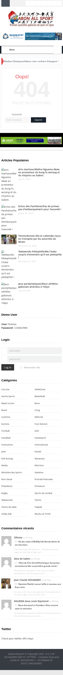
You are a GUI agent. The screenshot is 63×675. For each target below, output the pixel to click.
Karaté (38, 451)
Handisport (40, 437)
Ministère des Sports (11, 472)
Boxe (37, 403)
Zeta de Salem (22, 558)
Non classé (6, 479)
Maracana (40, 458)
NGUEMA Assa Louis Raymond (31, 601)
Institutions (7, 444)
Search (38, 119)
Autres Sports (8, 396)
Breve (4, 410)
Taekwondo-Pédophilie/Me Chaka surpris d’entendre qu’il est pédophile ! (40, 254)
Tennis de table (8, 506)
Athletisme (40, 389)
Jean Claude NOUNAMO (27, 579)
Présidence (6, 486)
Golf (37, 430)
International (41, 444)
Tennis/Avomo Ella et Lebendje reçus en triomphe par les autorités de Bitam (39, 238)
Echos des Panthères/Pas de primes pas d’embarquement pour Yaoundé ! (39, 208)
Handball (5, 437)
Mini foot (39, 465)
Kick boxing (7, 458)
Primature (40, 486)
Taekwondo (7, 499)
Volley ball (6, 513)
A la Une (5, 389)
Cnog (37, 410)
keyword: (17, 114)
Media (4, 465)
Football (5, 430)
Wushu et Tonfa (42, 513)
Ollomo (18, 537)
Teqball (38, 506)
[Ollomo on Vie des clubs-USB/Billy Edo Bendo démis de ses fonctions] (6, 540)
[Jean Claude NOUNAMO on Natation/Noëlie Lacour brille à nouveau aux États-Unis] (6, 583)
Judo (3, 451)
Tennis (38, 499)
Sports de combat (43, 493)
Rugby (4, 493)
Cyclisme (5, 416)
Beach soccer (7, 403)
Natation (39, 472)
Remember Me (32, 367)
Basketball (40, 396)
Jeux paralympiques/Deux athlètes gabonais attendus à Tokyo (38, 285)
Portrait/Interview (44, 479)
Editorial (39, 416)
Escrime (5, 423)
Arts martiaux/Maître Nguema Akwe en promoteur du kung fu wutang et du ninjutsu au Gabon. (39, 172)
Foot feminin (41, 423)
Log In (7, 367)
